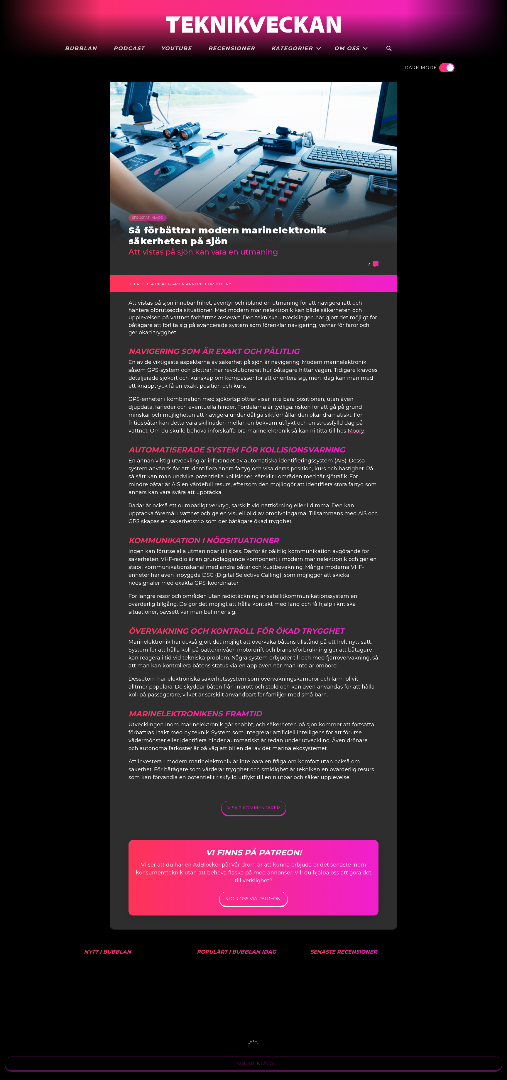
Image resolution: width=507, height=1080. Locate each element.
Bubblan (81, 48)
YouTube (176, 48)
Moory (356, 431)
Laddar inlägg (253, 1063)
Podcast (129, 48)
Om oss (347, 48)
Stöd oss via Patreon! (253, 898)
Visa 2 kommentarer (253, 808)
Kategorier (293, 48)
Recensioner (231, 48)
